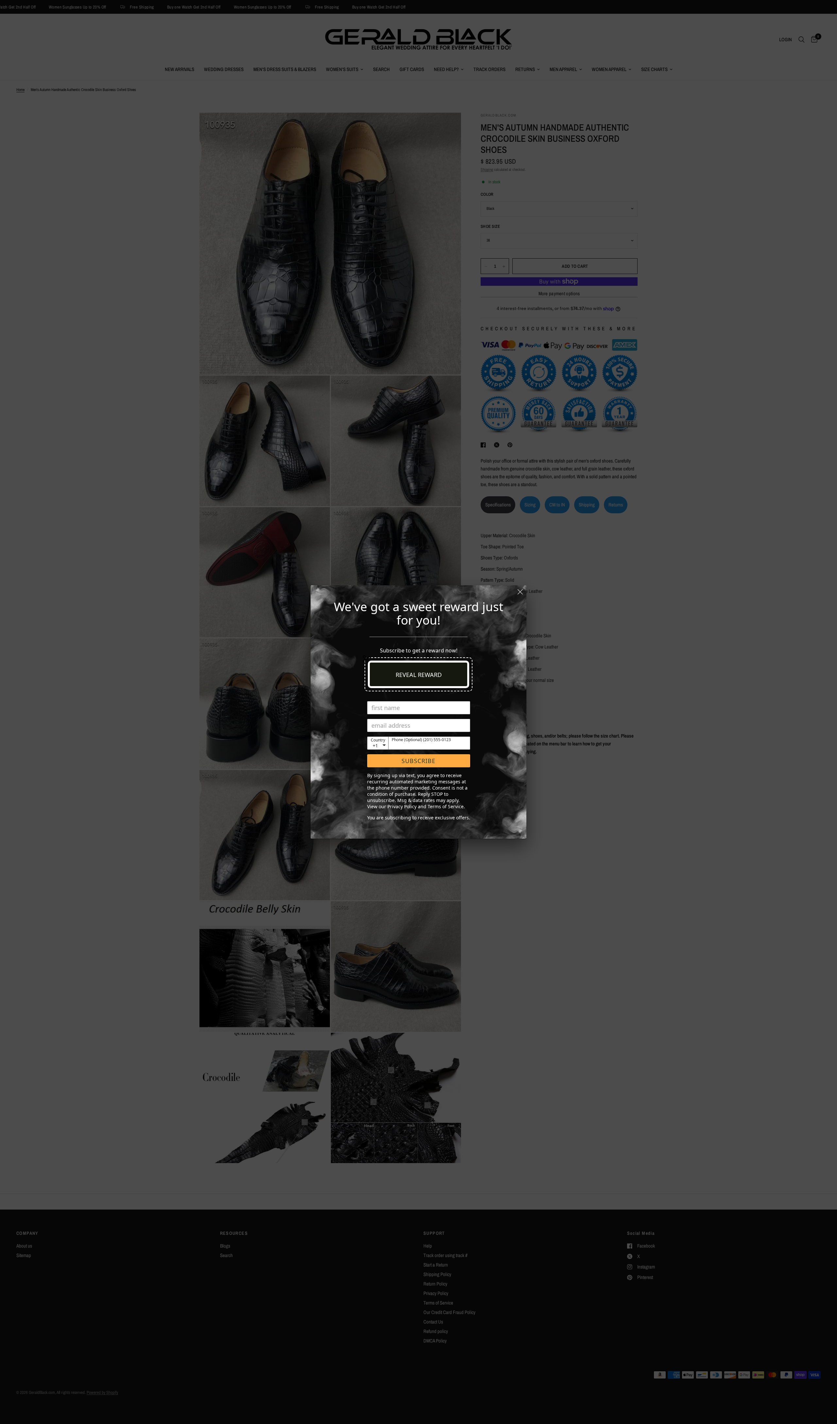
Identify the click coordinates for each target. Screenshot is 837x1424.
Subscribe (418, 761)
